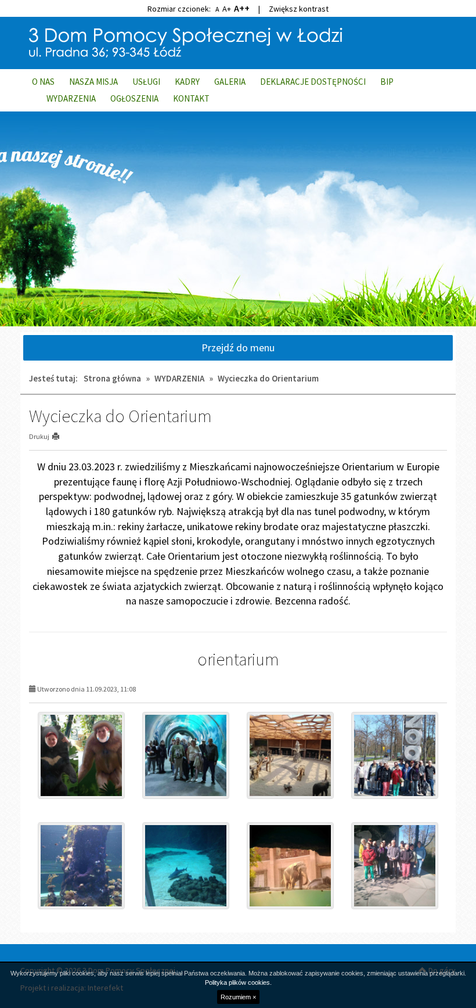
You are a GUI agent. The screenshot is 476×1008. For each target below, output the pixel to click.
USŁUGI (146, 81)
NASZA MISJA (93, 81)
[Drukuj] (60, 436)
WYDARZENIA (71, 98)
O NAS (43, 81)
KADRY (187, 81)
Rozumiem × (238, 996)
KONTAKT (191, 98)
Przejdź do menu (238, 347)
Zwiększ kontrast (299, 8)
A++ (242, 8)
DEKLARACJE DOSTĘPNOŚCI (313, 81)
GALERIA (230, 81)
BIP (387, 81)
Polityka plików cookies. (238, 982)
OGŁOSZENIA (134, 98)
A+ (226, 8)
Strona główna (112, 378)
